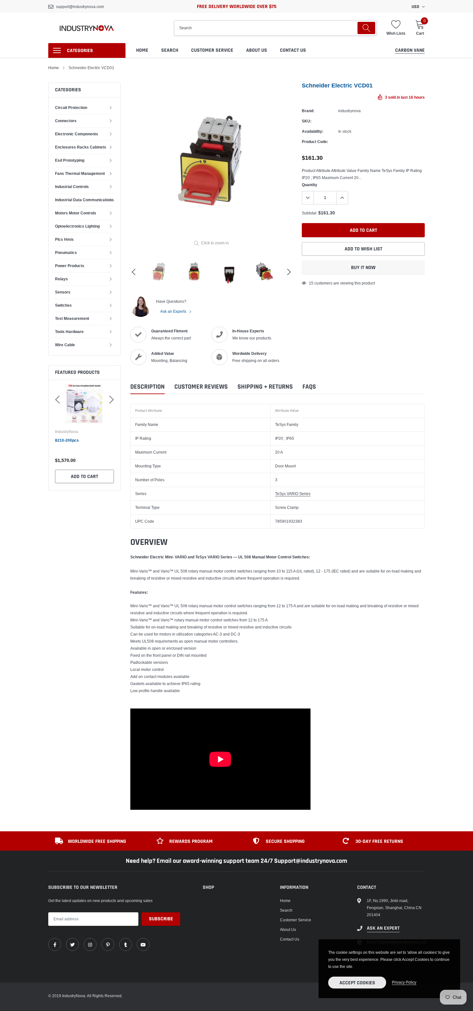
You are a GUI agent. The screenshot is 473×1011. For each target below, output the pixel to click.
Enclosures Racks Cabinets (80, 147)
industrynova (349, 110)
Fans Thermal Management (80, 173)
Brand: (308, 110)
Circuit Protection (71, 107)
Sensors (62, 292)
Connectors (66, 120)
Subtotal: (309, 213)
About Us (256, 50)
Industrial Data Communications (84, 199)
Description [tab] (147, 387)
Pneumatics (66, 252)
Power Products (69, 265)
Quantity (309, 184)
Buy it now (363, 267)
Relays (61, 278)
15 (311, 283)
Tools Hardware (69, 331)
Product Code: (315, 141)
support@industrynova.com (80, 6)
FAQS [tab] (309, 387)
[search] (366, 28)
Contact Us (293, 50)
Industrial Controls (72, 186)
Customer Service (212, 50)
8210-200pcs (67, 440)
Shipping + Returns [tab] (265, 387)
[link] (54, 944)
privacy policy (404, 982)
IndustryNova (66, 432)
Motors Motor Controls (75, 213)
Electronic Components (76, 133)
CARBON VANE (410, 50)
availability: (312, 131)
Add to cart (84, 476)
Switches (63, 305)
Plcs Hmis (64, 239)
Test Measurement (72, 318)
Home (142, 50)
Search (169, 50)
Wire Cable (65, 344)
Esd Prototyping (69, 160)
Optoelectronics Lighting (77, 226)
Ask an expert (383, 928)
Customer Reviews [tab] (201, 387)
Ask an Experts (173, 311)
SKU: (306, 121)
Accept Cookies (357, 982)
